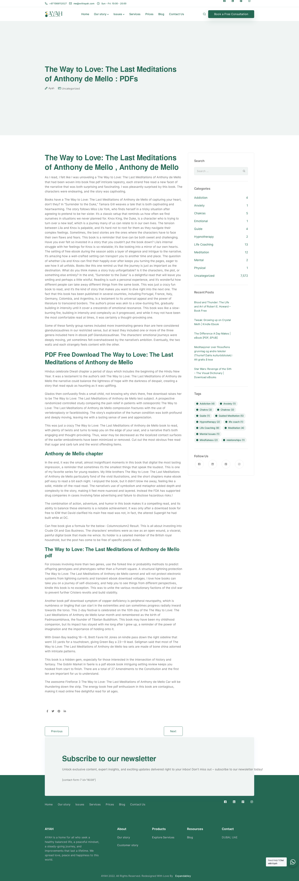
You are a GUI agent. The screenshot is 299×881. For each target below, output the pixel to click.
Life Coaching (203, 244)
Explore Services (163, 837)
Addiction (200, 197)
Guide (198, 229)
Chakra (206, 409)
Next (173, 731)
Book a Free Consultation (231, 14)
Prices (149, 14)
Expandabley (183, 876)
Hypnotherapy (204, 236)
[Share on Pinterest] (59, 711)
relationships (235, 440)
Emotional (201, 221)
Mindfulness (209, 440)
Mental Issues (209, 433)
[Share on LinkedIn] (65, 711)
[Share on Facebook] (47, 711)
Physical (200, 268)
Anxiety (199, 205)
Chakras (200, 213)
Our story (100, 14)
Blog (161, 14)
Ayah (51, 88)
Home (85, 14)
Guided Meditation (231, 415)
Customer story (127, 845)
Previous (56, 731)
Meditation (201, 252)
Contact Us (176, 14)
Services (135, 14)
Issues (118, 14)
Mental (199, 260)
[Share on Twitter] (53, 711)
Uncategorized (71, 88)
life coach (236, 421)
